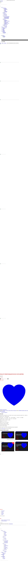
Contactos (2, 511)
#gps (27, 410)
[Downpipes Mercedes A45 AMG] (5, 431)
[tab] (2, 412)
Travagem (5, 538)
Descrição (2, 412)
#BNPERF (20, 410)
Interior (3, 543)
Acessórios (4, 410)
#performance (3, 411)
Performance (14, 410)
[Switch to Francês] (4, 36)
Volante (5, 544)
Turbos (5, 533)
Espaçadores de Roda (6, 540)
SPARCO (5, 548)
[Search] (0, 5)
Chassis (3, 537)
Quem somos (2, 510)
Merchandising (3, 556)
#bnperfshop (23, 410)
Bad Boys (4, 553)
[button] (1, 2)
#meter (1, 411)
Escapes (3, 536)
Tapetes (5, 546)
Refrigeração (5, 532)
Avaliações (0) (5, 412)
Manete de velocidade (6, 545)
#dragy (25, 410)
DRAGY (12, 410)
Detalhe (2, 552)
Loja (2, 530)
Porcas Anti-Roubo (6, 541)
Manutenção (2, 554)
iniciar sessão (3, 428)
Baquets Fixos (5, 549)
